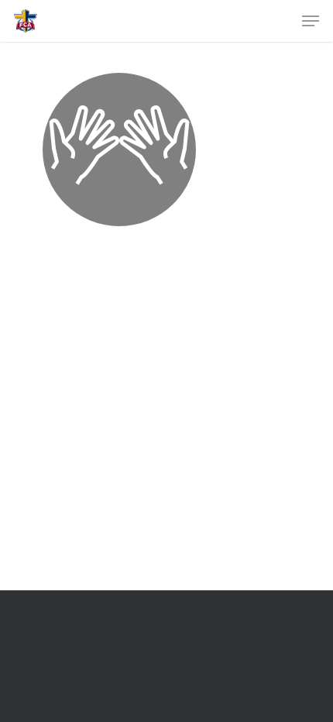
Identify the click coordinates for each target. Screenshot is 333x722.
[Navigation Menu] (310, 21)
